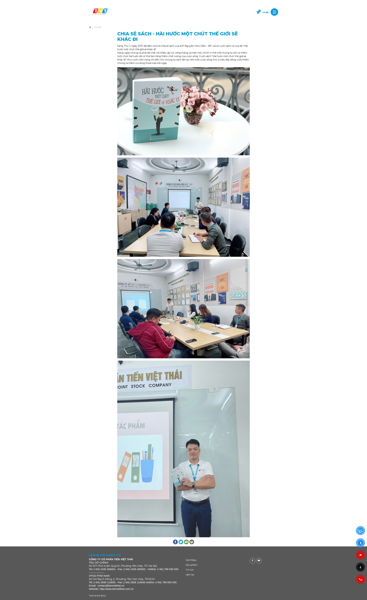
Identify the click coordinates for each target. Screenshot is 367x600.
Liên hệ (190, 574)
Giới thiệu (191, 560)
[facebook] (253, 560)
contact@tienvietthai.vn (111, 585)
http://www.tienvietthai (112, 589)
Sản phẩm (191, 565)
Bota (103, 595)
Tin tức (97, 27)
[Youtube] (259, 560)
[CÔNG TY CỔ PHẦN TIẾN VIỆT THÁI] (100, 12)
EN (267, 12)
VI (264, 12)
